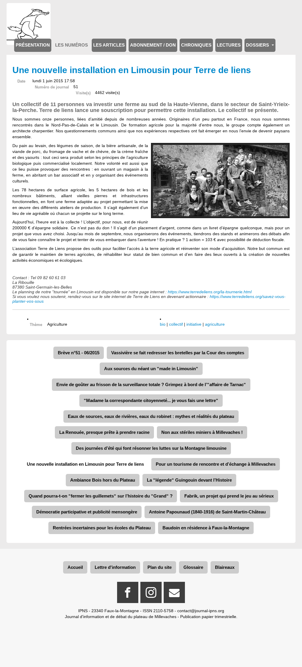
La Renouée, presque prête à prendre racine (104, 432)
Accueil (75, 567)
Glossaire (193, 567)
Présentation (33, 45)
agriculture (215, 324)
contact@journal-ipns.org (200, 610)
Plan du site (159, 567)
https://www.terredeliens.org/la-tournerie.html (210, 291)
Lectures (229, 45)
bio (162, 324)
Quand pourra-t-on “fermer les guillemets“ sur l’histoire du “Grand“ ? (101, 495)
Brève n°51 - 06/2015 (78, 352)
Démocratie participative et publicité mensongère (86, 511)
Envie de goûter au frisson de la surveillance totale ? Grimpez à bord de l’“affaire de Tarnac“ (151, 384)
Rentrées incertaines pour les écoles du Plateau (102, 527)
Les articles (109, 45)
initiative (193, 324)
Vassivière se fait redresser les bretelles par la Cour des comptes (177, 352)
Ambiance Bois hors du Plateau (102, 479)
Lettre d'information (115, 567)
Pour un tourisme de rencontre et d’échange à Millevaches (215, 464)
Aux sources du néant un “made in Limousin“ (151, 368)
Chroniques (196, 45)
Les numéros (71, 45)
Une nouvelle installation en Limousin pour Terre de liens (85, 464)
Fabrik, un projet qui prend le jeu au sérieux (229, 495)
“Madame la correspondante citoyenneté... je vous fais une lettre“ (151, 400)
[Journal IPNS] (28, 11)
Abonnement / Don (153, 45)
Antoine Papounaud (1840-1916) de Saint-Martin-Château (207, 511)
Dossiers (258, 45)
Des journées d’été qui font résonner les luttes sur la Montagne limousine (151, 448)
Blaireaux (224, 567)
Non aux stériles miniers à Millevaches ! (202, 432)
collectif (176, 324)
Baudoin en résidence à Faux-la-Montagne (206, 527)
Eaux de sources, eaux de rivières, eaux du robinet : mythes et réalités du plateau (151, 416)
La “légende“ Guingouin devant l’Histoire (189, 479)
